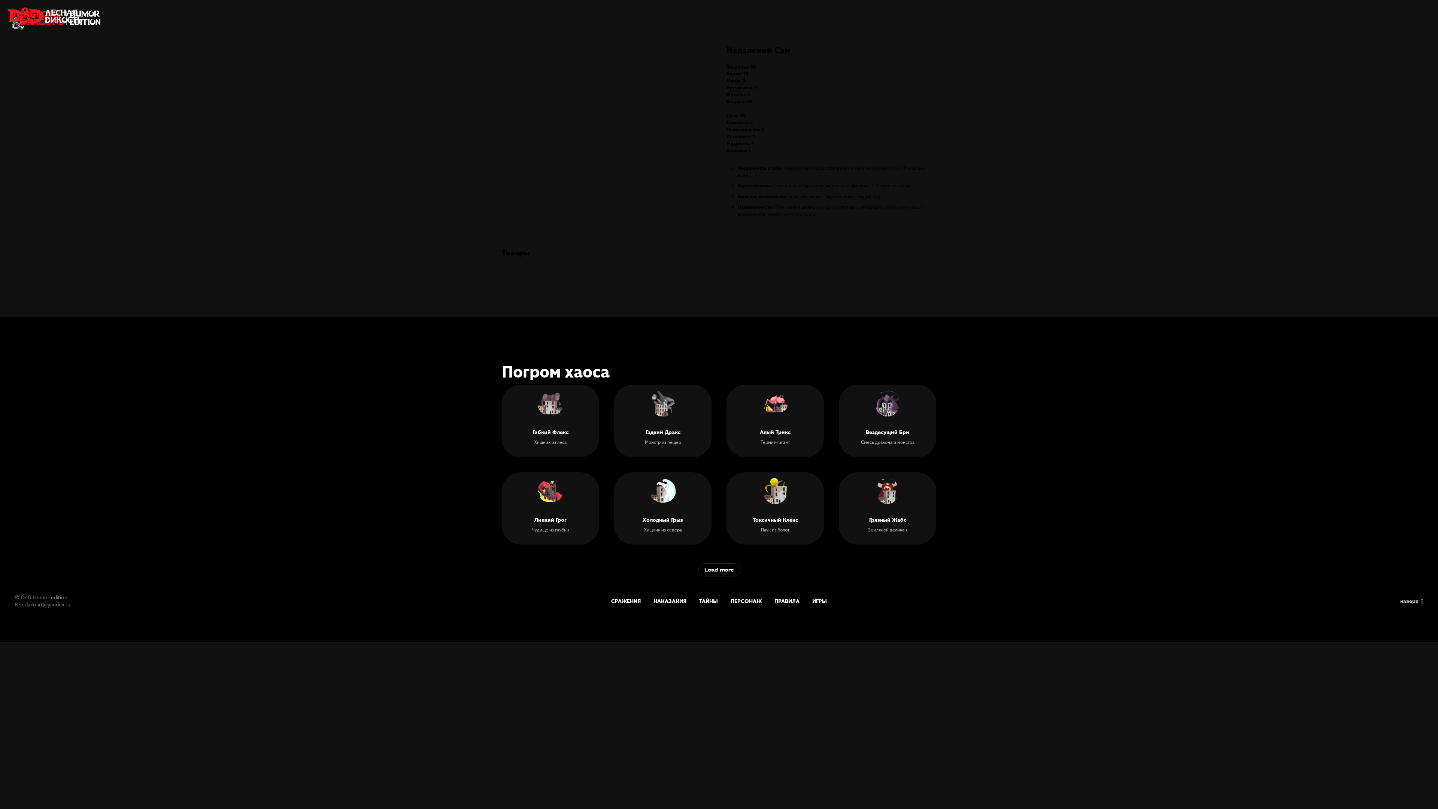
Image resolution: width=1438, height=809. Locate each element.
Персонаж (746, 601)
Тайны (708, 601)
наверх (1409, 601)
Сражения (626, 601)
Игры (819, 601)
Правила (787, 601)
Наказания (669, 601)
